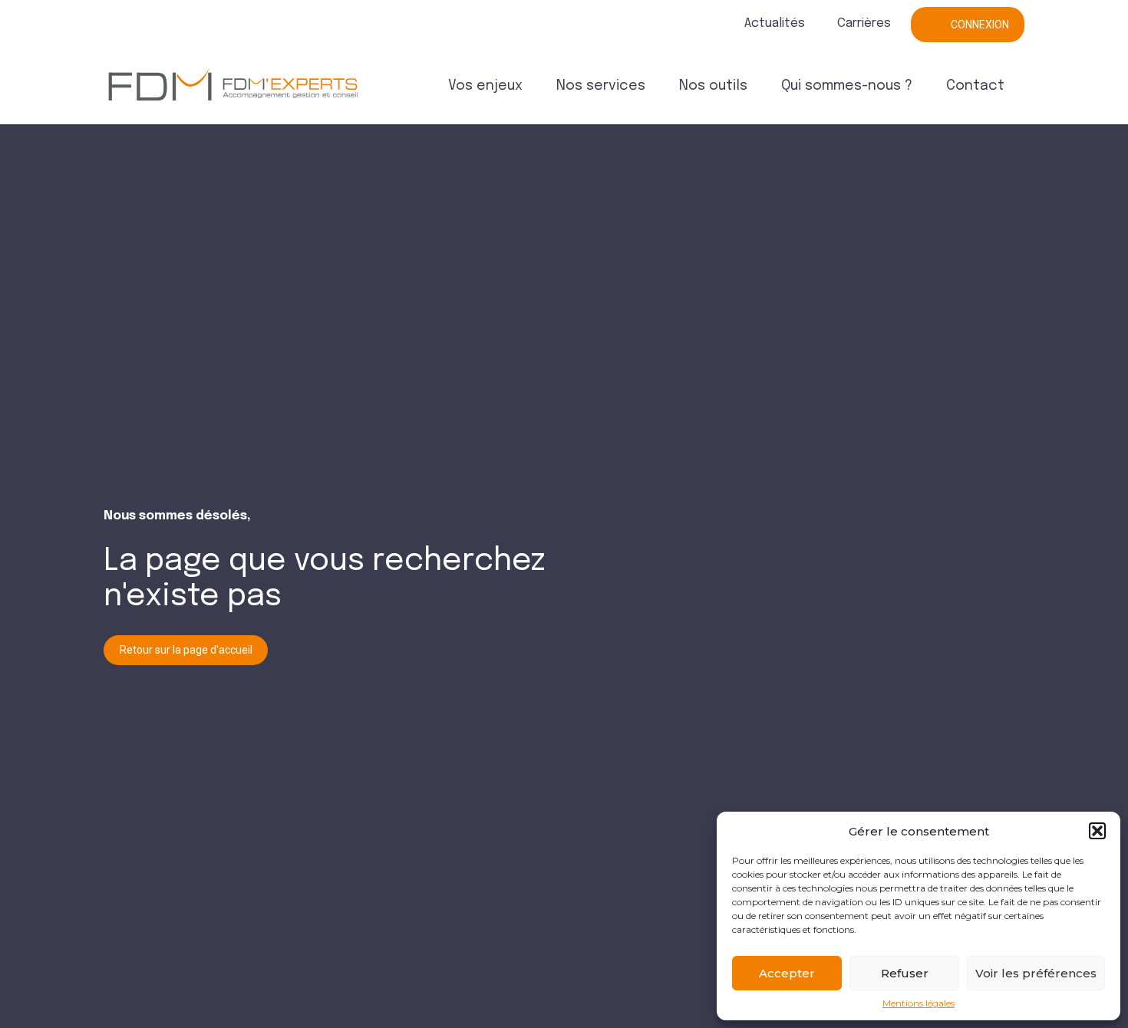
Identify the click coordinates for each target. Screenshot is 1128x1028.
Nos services (600, 86)
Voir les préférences (1036, 973)
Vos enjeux (485, 86)
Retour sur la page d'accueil (186, 650)
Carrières (864, 23)
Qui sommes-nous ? (846, 86)
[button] (1097, 831)
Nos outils (713, 86)
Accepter (787, 973)
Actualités (774, 23)
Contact (975, 86)
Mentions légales (918, 1003)
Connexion (980, 24)
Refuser (904, 973)
